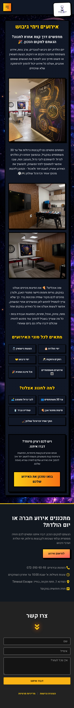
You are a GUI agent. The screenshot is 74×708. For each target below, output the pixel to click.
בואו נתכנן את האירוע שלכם (37, 479)
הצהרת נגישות (48, 693)
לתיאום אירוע (56, 553)
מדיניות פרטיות (26, 693)
